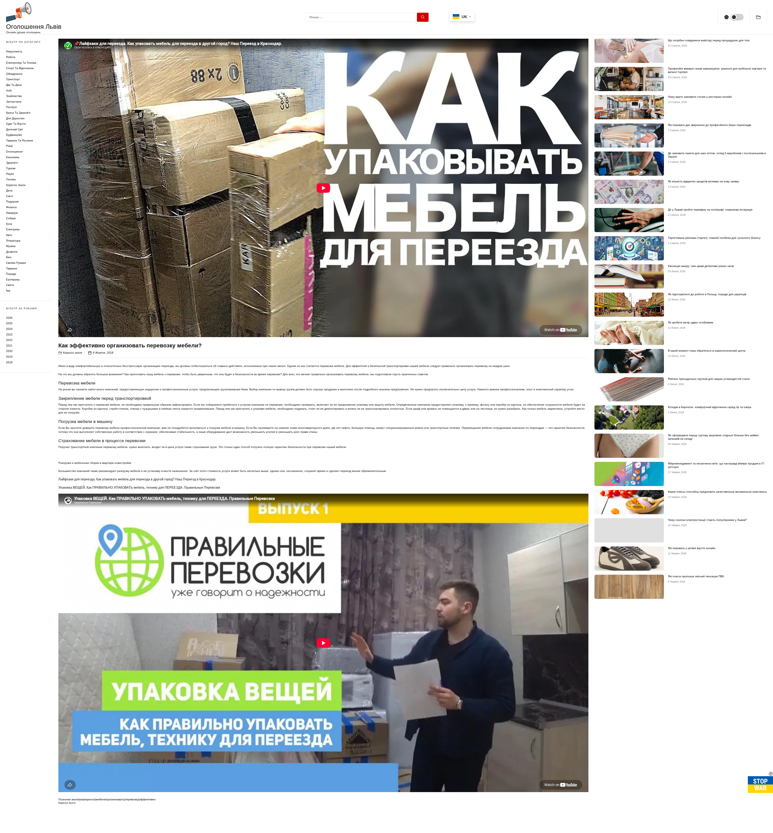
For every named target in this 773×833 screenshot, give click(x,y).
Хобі (9, 90)
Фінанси (11, 207)
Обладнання (14, 73)
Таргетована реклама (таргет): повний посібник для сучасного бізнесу (714, 237)
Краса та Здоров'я (18, 112)
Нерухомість (14, 51)
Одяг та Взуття (16, 123)
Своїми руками (16, 262)
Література (13, 240)
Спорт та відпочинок (20, 68)
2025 (9, 323)
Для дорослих (15, 118)
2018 (9, 362)
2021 (9, 345)
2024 (9, 328)
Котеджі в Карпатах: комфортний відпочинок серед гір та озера (709, 407)
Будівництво (14, 134)
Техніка (11, 179)
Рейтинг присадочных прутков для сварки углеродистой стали (709, 378)
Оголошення (14, 151)
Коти (9, 223)
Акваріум (12, 212)
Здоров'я (12, 162)
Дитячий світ (14, 129)
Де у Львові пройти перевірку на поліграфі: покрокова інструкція (710, 209)
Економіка (12, 157)
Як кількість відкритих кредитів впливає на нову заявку (703, 181)
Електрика (13, 229)
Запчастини (13, 101)
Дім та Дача (14, 84)
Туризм (11, 168)
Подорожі (12, 201)
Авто (9, 235)
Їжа (8, 290)
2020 (9, 351)
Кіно (8, 257)
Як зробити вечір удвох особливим (690, 322)
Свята (10, 285)
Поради (11, 273)
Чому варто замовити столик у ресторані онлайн (700, 96)
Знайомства (14, 96)
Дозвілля (12, 251)
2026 (9, 317)
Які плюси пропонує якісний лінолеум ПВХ (696, 576)
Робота (10, 57)
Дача (9, 190)
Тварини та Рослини (19, 140)
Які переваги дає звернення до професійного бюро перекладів (709, 125)
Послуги (11, 107)
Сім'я (9, 196)
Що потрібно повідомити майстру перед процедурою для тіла (708, 40)
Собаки (11, 218)
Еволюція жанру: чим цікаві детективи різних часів (701, 266)
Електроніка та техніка (21, 62)
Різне (9, 145)
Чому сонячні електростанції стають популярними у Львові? (707, 519)
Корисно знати (16, 185)
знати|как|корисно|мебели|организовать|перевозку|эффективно (113, 799)
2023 (9, 334)
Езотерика (13, 279)
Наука (10, 173)
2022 (9, 340)
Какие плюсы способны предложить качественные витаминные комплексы (717, 491)
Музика (11, 246)
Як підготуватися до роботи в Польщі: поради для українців (707, 294)
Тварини (11, 268)
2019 (9, 356)
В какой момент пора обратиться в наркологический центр (706, 350)
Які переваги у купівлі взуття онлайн (691, 548)
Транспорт (13, 79)
